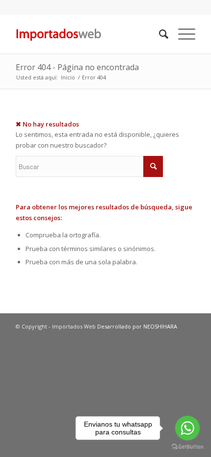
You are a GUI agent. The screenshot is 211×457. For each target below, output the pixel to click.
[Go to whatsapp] (187, 428)
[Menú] (181, 33)
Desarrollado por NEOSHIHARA (137, 326)
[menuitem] (158, 33)
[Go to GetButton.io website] (187, 447)
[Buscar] (158, 33)
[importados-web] (87, 33)
